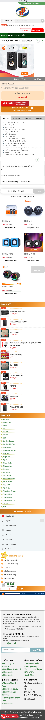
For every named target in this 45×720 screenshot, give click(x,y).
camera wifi (7, 422)
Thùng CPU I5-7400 (16, 375)
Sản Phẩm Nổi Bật (13, 182)
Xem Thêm (38, 191)
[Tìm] (42, 21)
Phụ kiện (6, 469)
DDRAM (5, 432)
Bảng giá (17, 118)
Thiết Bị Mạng (7, 494)
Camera (6, 419)
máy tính (15, 25)
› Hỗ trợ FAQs (29, 672)
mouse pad (14, 396)
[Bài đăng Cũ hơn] (43, 41)
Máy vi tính (6, 457)
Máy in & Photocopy (9, 450)
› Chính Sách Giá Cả (10, 689)
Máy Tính (6, 453)
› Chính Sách (7, 672)
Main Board (7, 447)
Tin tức (5, 503)
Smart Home (7, 482)
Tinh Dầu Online (30, 712)
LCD (4, 438)
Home (5, 35)
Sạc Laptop (7, 475)
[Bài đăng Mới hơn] (38, 41)
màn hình (31, 25)
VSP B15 (13, 386)
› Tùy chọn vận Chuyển (33, 669)
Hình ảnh (28, 118)
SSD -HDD (6, 485)
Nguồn (5, 460)
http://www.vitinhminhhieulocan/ (25, 717)
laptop (20, 25)
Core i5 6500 (14, 365)
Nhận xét (39, 118)
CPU (4, 428)
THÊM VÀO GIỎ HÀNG (23, 109)
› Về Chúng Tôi (8, 663)
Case (5, 425)
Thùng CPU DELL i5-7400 (18, 322)
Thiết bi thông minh (9, 500)
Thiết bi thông (7, 497)
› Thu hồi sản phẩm (31, 663)
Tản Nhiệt (6, 488)
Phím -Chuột (7, 463)
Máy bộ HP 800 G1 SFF (17, 311)
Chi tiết (6, 118)
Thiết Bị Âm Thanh (14, 41)
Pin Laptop (6, 472)
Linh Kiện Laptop (8, 441)
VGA (4, 507)
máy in (25, 25)
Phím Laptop (7, 466)
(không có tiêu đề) (16, 354)
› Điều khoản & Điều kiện (12, 669)
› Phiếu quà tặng (30, 666)
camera (9, 25)
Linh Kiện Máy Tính (9, 444)
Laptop (5, 435)
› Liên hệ (5, 666)
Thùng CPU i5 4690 (16, 407)
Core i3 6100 (14, 332)
